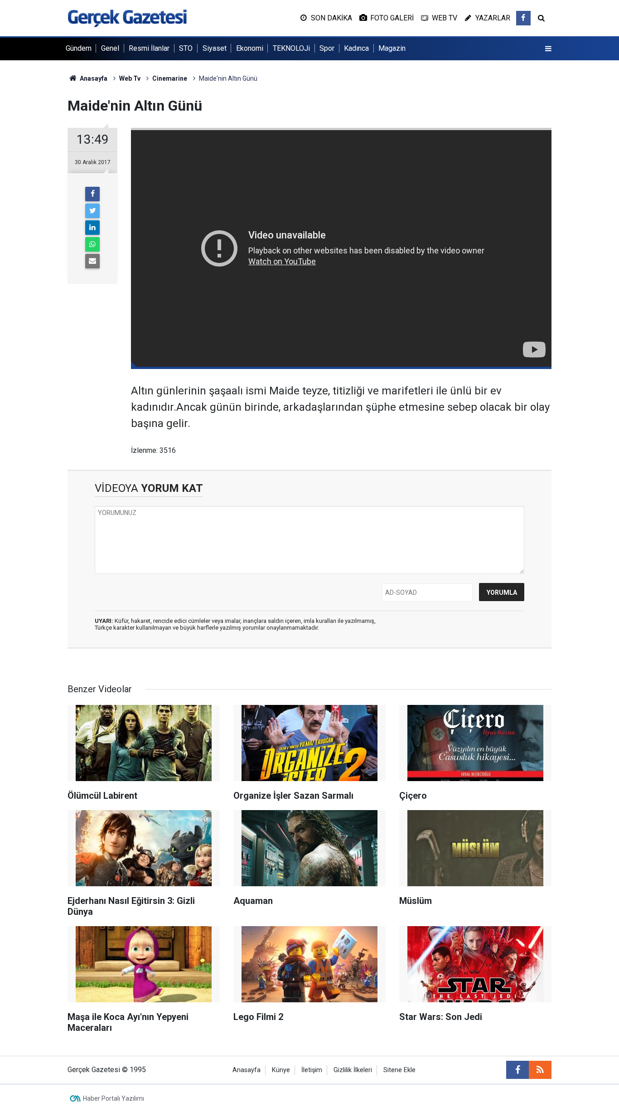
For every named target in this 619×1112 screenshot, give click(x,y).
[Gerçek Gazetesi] (127, 17)
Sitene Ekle (399, 1070)
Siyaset (215, 48)
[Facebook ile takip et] (523, 18)
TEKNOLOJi (291, 48)
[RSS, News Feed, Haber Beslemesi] (540, 1070)
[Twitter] (92, 211)
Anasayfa (246, 1070)
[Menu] (548, 49)
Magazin (392, 48)
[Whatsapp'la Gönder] (92, 244)
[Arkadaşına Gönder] (92, 261)
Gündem (79, 48)
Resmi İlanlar (149, 48)
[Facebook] (92, 194)
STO (186, 48)
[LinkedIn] (92, 227)
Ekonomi (249, 48)
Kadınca (356, 48)
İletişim (311, 1070)
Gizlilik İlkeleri (353, 1070)
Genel (110, 48)
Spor (326, 48)
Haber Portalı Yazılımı (113, 1098)
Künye (281, 1070)
